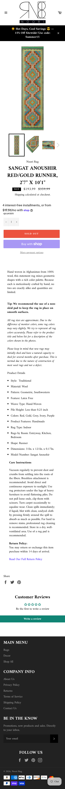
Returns (7, 691)
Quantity (8, 214)
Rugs (6, 650)
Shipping (19, 194)
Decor (6, 655)
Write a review (32, 618)
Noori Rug (17, 771)
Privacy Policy (11, 685)
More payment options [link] (31, 253)
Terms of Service (13, 696)
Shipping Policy (12, 702)
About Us (8, 679)
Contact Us (9, 708)
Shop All (8, 661)
